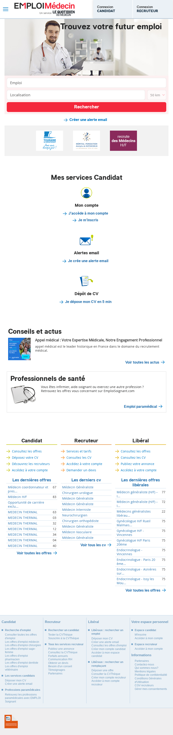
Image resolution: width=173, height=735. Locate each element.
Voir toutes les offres (34, 553)
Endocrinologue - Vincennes (129, 552)
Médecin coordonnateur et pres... (28, 489)
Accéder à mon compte (149, 638)
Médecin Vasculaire (77, 532)
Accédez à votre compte (30, 470)
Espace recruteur (146, 644)
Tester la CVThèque (60, 634)
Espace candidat (145, 630)
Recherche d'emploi (18, 630)
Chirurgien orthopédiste (80, 521)
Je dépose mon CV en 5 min (88, 302)
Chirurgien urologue (77, 493)
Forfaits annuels (58, 656)
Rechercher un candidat (63, 630)
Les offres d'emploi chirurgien (23, 645)
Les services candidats (20, 675)
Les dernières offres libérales (140, 482)
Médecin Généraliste (77, 487)
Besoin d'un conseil (60, 666)
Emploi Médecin (44, 9)
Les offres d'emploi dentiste (21, 662)
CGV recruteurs (144, 685)
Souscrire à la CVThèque (63, 638)
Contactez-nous (144, 664)
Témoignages (56, 669)
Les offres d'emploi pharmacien (16, 657)
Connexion (106, 8)
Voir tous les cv (93, 545)
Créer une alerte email (88, 120)
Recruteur (86, 441)
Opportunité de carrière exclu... (26, 504)
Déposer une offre (102, 670)
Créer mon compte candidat (108, 649)
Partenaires (55, 673)
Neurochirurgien (74, 515)
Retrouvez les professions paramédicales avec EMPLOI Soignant (23, 698)
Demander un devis (81, 470)
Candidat (31, 441)
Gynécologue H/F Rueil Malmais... (133, 523)
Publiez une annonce (61, 648)
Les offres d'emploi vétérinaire (16, 668)
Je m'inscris (88, 220)
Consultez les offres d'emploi (109, 645)
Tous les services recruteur (66, 644)
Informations (141, 655)
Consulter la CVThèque (105, 674)
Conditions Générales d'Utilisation (148, 680)
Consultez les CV (78, 457)
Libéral (140, 441)
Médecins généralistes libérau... (134, 513)
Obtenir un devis (58, 663)
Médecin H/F (17, 497)
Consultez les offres (27, 451)
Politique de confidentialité (151, 674)
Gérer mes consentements (151, 689)
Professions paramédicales (22, 689)
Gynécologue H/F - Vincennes (130, 533)
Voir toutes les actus (142, 362)
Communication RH (60, 659)
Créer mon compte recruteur (108, 677)
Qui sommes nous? (146, 667)
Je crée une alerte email (88, 261)
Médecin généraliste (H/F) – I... (137, 494)
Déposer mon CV (15, 680)
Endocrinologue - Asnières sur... (136, 571)
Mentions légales (145, 671)
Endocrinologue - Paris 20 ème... (136, 562)
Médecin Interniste (76, 510)
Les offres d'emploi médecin (22, 641)
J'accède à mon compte (88, 213)
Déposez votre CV (25, 457)
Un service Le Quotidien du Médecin (57, 13)
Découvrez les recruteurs (31, 464)
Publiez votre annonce (137, 464)
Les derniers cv (86, 480)
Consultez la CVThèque (62, 652)
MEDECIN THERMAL (22, 512)
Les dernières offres (31, 480)
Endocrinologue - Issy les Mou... (135, 581)
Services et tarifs (78, 451)
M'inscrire (140, 634)
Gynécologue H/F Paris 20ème (133, 542)
